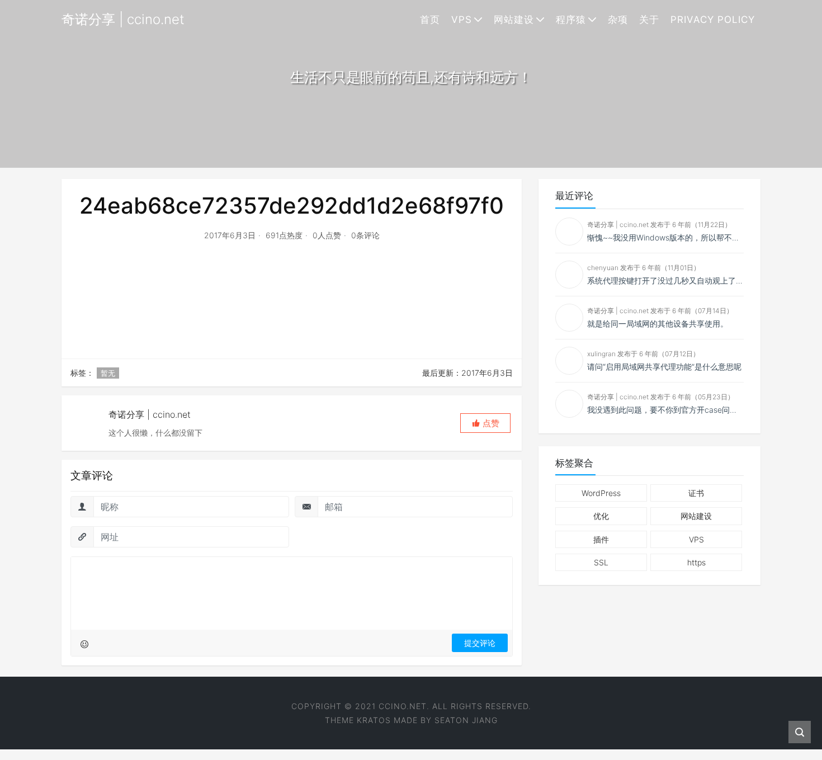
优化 (601, 516)
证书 (696, 493)
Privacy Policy (712, 19)
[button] (485, 423)
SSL (601, 562)
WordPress (601, 493)
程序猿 (571, 19)
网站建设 (514, 19)
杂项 (618, 19)
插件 (601, 539)
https (696, 562)
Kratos (374, 720)
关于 (649, 19)
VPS (461, 19)
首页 (430, 19)
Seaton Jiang (466, 720)
